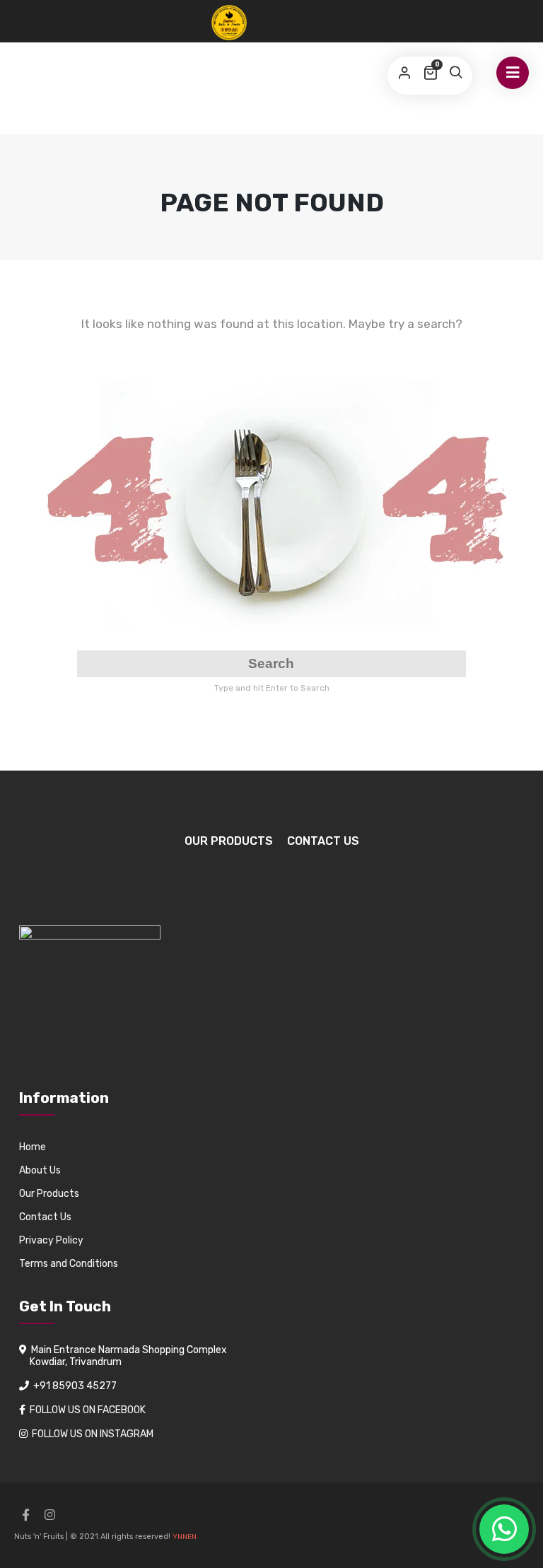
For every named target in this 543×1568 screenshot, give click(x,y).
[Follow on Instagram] (49, 1515)
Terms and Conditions (68, 1264)
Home (32, 1147)
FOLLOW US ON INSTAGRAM (92, 1434)
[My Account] (404, 73)
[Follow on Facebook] (25, 1515)
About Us (40, 1170)
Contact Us (323, 841)
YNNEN (185, 1537)
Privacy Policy (51, 1240)
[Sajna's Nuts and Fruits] (229, 22)
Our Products (229, 841)
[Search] (455, 73)
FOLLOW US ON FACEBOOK (88, 1410)
